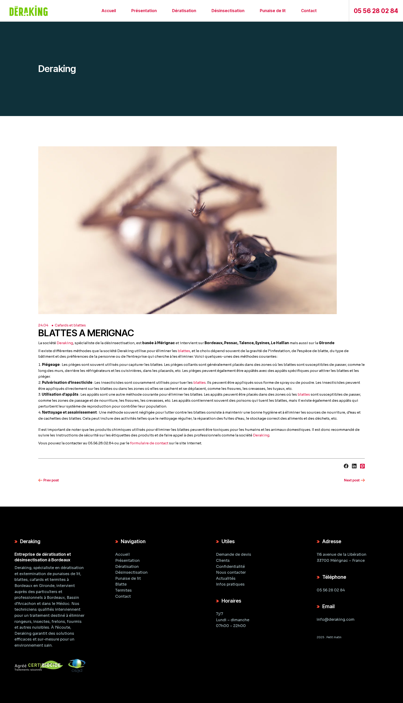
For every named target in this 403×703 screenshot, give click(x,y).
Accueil (122, 554)
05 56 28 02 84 (331, 590)
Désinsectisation (131, 572)
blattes (184, 351)
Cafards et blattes (70, 325)
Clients (223, 560)
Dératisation (127, 566)
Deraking (65, 343)
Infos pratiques (230, 584)
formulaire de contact (149, 443)
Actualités (226, 578)
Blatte (121, 584)
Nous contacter (231, 572)
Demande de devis (233, 554)
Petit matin (334, 637)
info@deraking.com (335, 619)
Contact (123, 596)
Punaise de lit (128, 578)
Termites (123, 590)
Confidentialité (230, 566)
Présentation (127, 560)
